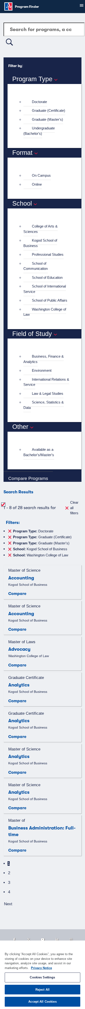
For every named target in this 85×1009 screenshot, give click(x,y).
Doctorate (39, 102)
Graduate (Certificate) (48, 110)
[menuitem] (46, 102)
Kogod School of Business (40, 243)
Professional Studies (48, 254)
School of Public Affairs (49, 300)
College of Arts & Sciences (40, 229)
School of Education (47, 277)
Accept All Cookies (42, 1001)
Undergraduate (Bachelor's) (39, 131)
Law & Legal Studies (47, 393)
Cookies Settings (42, 977)
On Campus (41, 175)
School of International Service (44, 289)
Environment (41, 370)
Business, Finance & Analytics (43, 359)
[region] (42, 975)
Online (37, 184)
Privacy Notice (41, 968)
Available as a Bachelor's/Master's (38, 452)
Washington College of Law (44, 312)
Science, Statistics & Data (43, 405)
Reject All (42, 989)
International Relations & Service (46, 382)
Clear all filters (74, 507)
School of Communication (35, 266)
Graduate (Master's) (47, 119)
